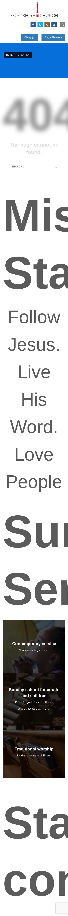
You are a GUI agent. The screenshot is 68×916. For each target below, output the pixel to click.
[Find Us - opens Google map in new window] (47, 24)
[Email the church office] (54, 24)
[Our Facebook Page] (33, 24)
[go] (55, 166)
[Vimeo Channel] (40, 24)
